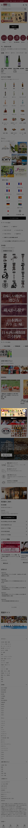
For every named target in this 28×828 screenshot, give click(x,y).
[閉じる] (24, 410)
